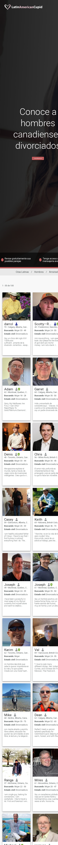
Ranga (8, 780)
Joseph (9, 585)
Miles (38, 780)
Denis (8, 454)
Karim (8, 650)
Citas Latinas (22, 272)
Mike (8, 715)
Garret (39, 389)
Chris (38, 454)
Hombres (39, 272)
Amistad (53, 272)
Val (36, 650)
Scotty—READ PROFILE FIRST (43, 324)
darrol (8, 324)
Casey (8, 519)
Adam (8, 389)
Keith (38, 519)
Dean (38, 715)
